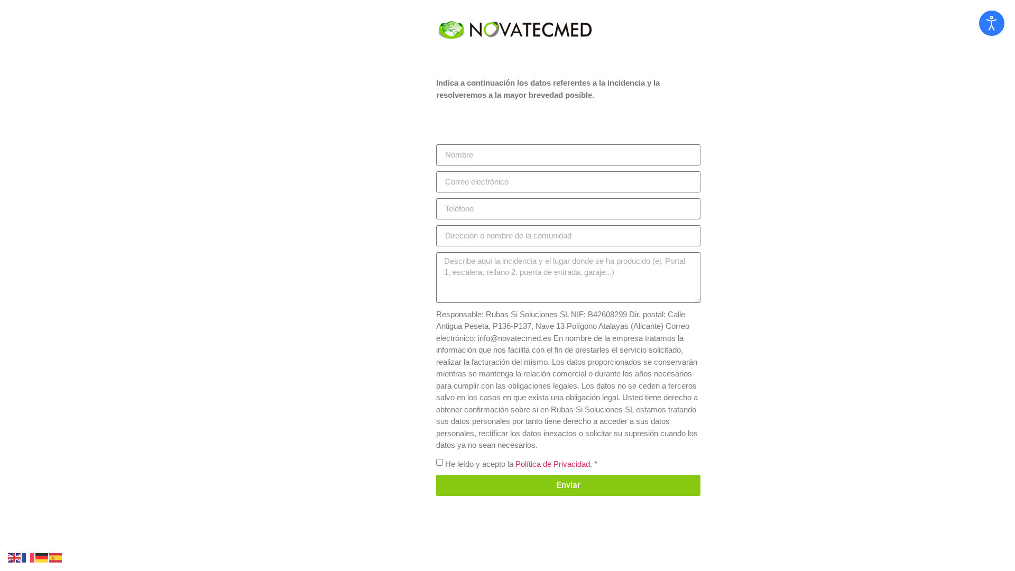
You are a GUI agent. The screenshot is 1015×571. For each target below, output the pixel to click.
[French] (28, 556)
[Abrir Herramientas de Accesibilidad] (991, 23)
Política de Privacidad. (553, 463)
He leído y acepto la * (521, 463)
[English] (15, 556)
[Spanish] (56, 556)
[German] (42, 556)
